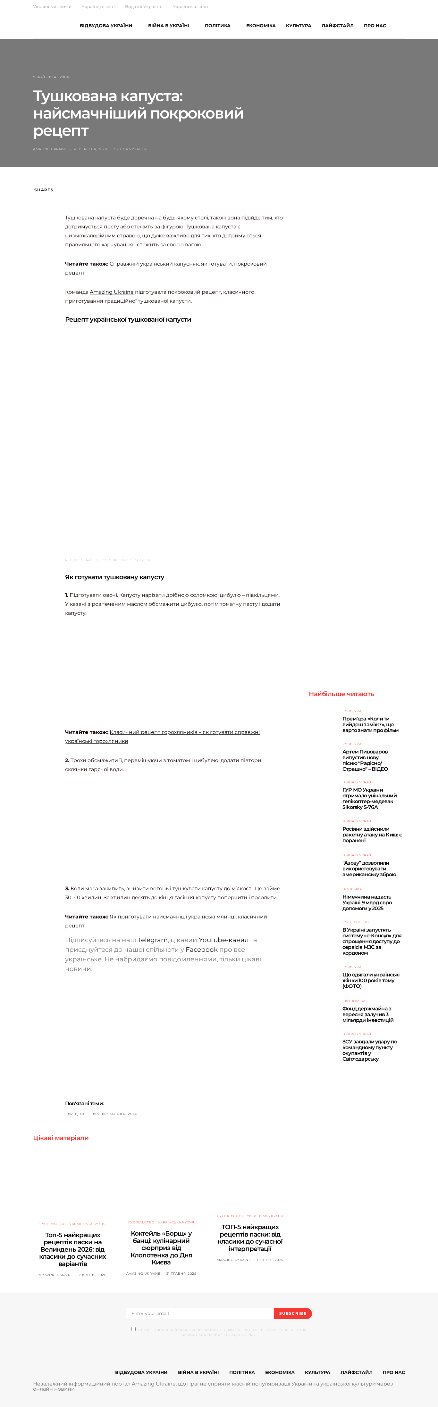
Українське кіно (190, 6)
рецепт (77, 1114)
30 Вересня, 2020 (90, 149)
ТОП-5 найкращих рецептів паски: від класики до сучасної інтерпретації (250, 1238)
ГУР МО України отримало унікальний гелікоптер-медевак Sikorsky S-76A (369, 798)
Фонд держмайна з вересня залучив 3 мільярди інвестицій (367, 1014)
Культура (351, 711)
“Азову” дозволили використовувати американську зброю (369, 868)
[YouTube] (396, 6)
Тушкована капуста (116, 1114)
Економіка (354, 1001)
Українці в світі (98, 6)
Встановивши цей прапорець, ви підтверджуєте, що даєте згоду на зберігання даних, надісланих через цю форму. (222, 1332)
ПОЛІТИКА (218, 26)
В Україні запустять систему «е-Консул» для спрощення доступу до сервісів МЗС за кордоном (371, 941)
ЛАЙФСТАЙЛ (338, 26)
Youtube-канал (224, 940)
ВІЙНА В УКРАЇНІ (168, 26)
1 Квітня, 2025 (270, 1260)
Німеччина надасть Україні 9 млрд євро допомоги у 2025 (367, 902)
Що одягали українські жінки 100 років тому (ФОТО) (371, 980)
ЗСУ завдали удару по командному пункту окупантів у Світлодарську (369, 1050)
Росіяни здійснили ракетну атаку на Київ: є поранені (372, 834)
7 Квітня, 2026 (92, 1275)
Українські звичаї (52, 6)
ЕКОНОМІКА (261, 26)
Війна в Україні (358, 782)
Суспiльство (52, 1224)
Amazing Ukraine (50, 149)
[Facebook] (381, 6)
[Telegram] (403, 6)
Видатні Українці (144, 6)
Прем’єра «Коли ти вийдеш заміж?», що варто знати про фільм (370, 724)
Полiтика (352, 889)
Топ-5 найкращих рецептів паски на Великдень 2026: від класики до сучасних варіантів (72, 1249)
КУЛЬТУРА (298, 26)
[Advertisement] (182, 196)
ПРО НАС (375, 26)
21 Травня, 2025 (181, 1273)
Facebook (202, 949)
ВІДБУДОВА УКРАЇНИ (106, 26)
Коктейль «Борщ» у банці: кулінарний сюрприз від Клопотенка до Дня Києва (161, 1248)
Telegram (153, 940)
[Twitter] (388, 6)
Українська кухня (51, 77)
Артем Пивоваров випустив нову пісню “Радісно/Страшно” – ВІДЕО (365, 760)
